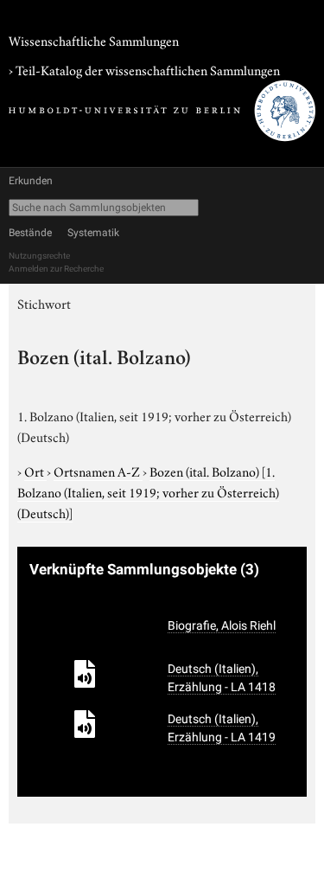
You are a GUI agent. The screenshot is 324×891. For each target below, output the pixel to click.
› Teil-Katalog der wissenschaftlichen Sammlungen (144, 69)
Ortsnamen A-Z (98, 470)
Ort (35, 470)
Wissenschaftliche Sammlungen (94, 39)
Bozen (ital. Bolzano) (148, 491)
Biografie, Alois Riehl (222, 625)
